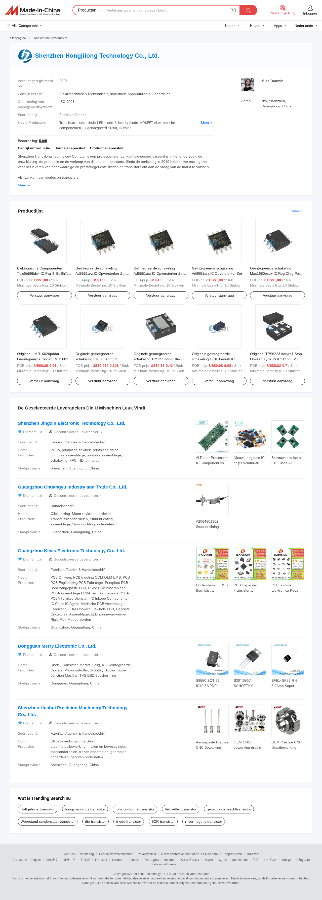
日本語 (85, 860)
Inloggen (310, 13)
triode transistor (128, 821)
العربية (222, 860)
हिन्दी (255, 860)
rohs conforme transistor (134, 809)
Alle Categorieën (25, 26)
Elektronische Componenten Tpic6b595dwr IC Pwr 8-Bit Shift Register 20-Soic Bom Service (42, 273)
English (36, 860)
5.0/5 (43, 141)
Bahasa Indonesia (163, 864)
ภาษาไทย (270, 860)
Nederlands (240, 860)
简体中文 (52, 860)
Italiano (169, 860)
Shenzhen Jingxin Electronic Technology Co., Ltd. (71, 423)
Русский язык (189, 860)
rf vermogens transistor (203, 821)
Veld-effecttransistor (180, 809)
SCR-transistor (163, 821)
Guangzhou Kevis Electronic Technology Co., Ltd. (71, 550)
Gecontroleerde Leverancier (78, 432)
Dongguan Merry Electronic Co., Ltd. (57, 646)
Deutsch (134, 860)
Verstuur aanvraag (44, 295)
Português (152, 860)
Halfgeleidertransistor (38, 809)
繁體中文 (69, 860)
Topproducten (232, 854)
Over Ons (69, 854)
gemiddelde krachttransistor (229, 809)
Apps (278, 26)
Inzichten (253, 854)
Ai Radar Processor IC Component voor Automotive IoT (211, 463)
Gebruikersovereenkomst (116, 854)
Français (101, 860)
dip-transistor (95, 821)
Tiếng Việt (303, 860)
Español (117, 860)
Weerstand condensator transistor (48, 821)
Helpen (255, 26)
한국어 (208, 860)
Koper (230, 26)
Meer (205, 122)
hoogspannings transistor (85, 809)
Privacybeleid (147, 854)
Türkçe (286, 860)
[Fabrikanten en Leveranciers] (32, 10)
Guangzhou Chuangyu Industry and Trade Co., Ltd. (72, 487)
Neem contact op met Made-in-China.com (189, 854)
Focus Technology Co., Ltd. (154, 874)
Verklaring (87, 854)
